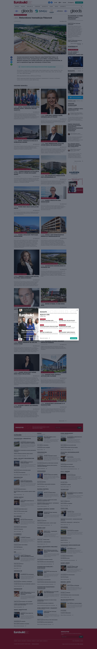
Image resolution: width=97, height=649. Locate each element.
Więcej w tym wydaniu (45, 338)
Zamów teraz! (73, 338)
